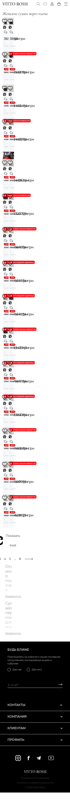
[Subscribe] (59, 685)
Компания (17, 716)
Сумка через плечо (5, 32)
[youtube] (51, 758)
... (15, 559)
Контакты (16, 705)
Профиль (15, 740)
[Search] (38, 4)
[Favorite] (45, 4)
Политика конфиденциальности (35, 782)
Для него (37, 669)
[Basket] (59, 4)
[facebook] (28, 758)
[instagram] (18, 758)
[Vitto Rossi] (15, 3)
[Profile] (52, 4)
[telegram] (38, 758)
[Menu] (66, 4)
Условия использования (35, 778)
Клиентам (16, 728)
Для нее (17, 669)
